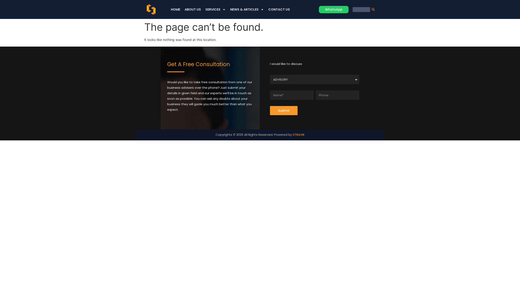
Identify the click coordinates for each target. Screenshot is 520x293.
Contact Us (279, 10)
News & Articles (244, 10)
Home (175, 10)
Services (212, 10)
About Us (193, 10)
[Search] (373, 9)
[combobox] (361, 9)
